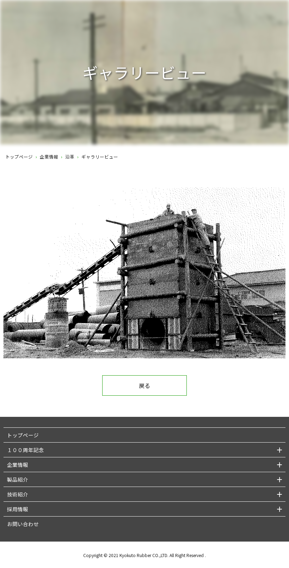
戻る (144, 385)
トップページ (19, 156)
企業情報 (49, 156)
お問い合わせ (23, 523)
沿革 (69, 156)
